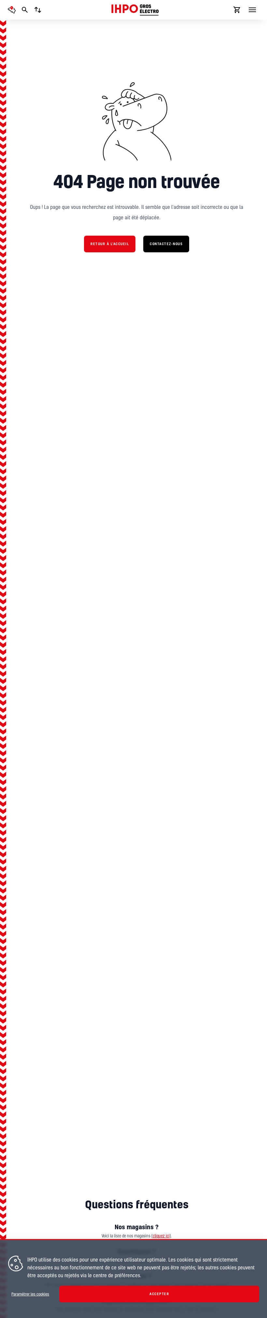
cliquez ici (161, 1235)
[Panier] (237, 10)
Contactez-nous (166, 244)
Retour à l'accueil (110, 244)
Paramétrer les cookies (30, 1294)
